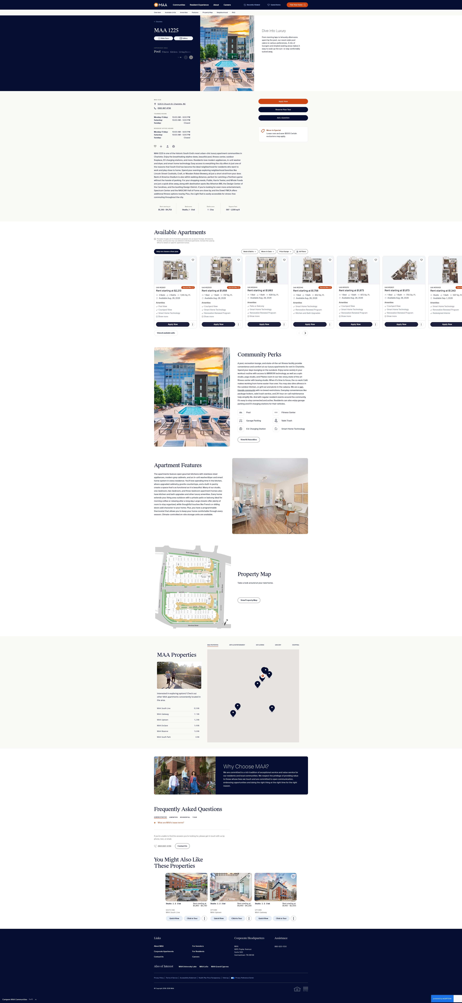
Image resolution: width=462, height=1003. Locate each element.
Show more (163, 316)
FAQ (233, 12)
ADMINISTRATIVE (160, 817)
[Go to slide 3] (186, 899)
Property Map (208, 12)
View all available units (166, 333)
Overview (157, 12)
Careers (227, 5)
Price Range (284, 251)
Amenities (184, 12)
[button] (263, 678)
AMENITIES (173, 817)
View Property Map (249, 600)
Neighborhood (222, 12)
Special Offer (187, 287)
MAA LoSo (203, 966)
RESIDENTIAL (185, 817)
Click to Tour (192, 918)
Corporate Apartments (164, 951)
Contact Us (182, 846)
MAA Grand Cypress (220, 966)
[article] (186, 897)
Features (195, 12)
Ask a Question (283, 118)
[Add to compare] (161, 146)
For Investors (198, 946)
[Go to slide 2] (185, 899)
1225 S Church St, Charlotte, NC (172, 104)
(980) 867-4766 (164, 108)
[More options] (204, 918)
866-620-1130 (281, 946)
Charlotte (159, 22)
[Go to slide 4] (232, 899)
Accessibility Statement (188, 978)
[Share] (168, 146)
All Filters (302, 251)
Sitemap (225, 978)
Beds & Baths (248, 251)
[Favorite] (155, 146)
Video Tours (165, 38)
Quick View (174, 918)
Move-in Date (266, 251)
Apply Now (283, 101)
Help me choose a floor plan (167, 251)
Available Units (170, 12)
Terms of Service (172, 978)
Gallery (185, 38)
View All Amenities (249, 439)
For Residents (198, 951)
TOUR (194, 817)
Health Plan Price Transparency (209, 978)
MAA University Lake (188, 966)
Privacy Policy (159, 978)
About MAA (159, 946)
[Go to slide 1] (183, 899)
